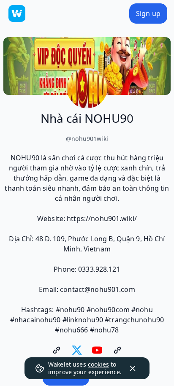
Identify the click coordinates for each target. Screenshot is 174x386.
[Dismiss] (132, 368)
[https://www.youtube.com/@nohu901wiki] (97, 350)
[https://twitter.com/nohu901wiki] (77, 350)
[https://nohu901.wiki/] (57, 350)
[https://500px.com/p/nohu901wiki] (117, 350)
